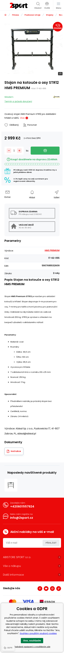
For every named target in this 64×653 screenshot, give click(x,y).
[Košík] (47, 6)
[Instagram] (52, 588)
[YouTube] (46, 588)
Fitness (15, 15)
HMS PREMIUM (52, 250)
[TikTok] (58, 588)
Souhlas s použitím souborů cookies (38, 633)
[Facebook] (40, 588)
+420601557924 (22, 506)
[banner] (18, 6)
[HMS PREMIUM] (57, 98)
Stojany (49, 15)
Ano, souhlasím (32, 640)
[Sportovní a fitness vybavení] (5, 15)
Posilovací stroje (32, 15)
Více (22, 117)
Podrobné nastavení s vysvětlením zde (32, 646)
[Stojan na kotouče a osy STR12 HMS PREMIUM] (10, 485)
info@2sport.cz (21, 518)
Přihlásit (51, 543)
